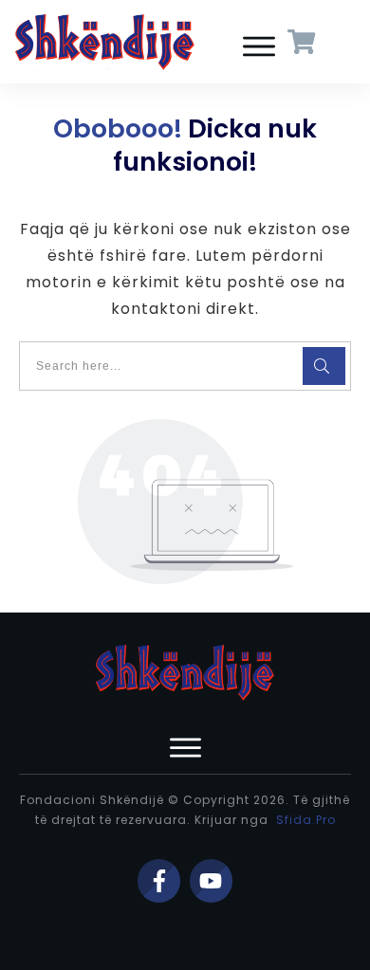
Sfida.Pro (306, 820)
